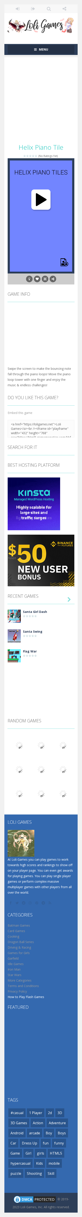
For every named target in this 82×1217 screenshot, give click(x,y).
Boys (62, 1133)
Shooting (34, 1173)
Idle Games (16, 964)
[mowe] (63, 745)
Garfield (13, 958)
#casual (16, 1112)
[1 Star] (24, 156)
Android (16, 1133)
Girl (28, 1153)
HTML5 (56, 1153)
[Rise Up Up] (63, 769)
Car (13, 1143)
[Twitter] (17, 903)
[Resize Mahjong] (19, 793)
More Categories (19, 980)
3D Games (18, 1122)
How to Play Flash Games (26, 997)
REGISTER (33, 8)
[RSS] (50, 903)
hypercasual (20, 1163)
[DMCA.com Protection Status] (35, 1199)
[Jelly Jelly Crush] (63, 793)
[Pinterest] (37, 903)
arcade (34, 1133)
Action (38, 1122)
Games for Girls (19, 953)
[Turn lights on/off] (29, 279)
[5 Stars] (36, 156)
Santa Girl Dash (35, 612)
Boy (49, 1133)
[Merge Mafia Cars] (41, 745)
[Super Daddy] (41, 769)
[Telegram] (43, 903)
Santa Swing (32, 631)
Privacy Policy (17, 991)
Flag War (30, 651)
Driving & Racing (19, 947)
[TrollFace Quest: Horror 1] (41, 793)
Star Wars (14, 975)
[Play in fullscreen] (45, 279)
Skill (51, 1173)
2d (50, 1112)
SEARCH (49, 8)
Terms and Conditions (23, 986)
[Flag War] (14, 655)
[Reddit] (24, 903)
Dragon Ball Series (21, 942)
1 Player (35, 1112)
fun (46, 1143)
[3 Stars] (30, 156)
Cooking (13, 936)
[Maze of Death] (19, 769)
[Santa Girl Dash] (14, 616)
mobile (54, 1163)
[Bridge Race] (19, 745)
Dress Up (29, 1143)
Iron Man (14, 969)
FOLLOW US (64, 8)
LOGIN (17, 8)
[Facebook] (11, 903)
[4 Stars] (33, 156)
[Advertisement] (41, 98)
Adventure (57, 1122)
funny (59, 1143)
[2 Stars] (27, 156)
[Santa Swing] (14, 636)
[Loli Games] (41, 24)
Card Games (16, 931)
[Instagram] (30, 903)
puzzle (15, 1173)
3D (60, 1112)
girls (40, 1153)
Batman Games (19, 925)
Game (15, 1153)
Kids (39, 1163)
